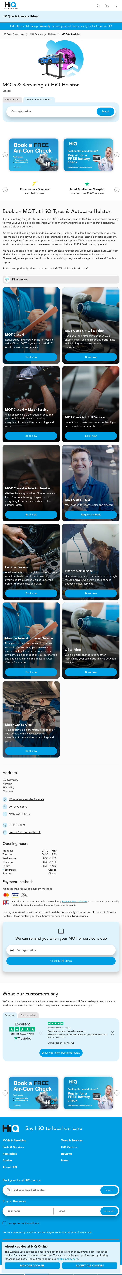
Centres (36, 34)
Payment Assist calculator (74, 901)
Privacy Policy (59, 1232)
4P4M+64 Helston (19, 813)
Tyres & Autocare (13, 34)
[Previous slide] (5, 154)
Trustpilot (9, 1015)
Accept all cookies (90, 1266)
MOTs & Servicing (14, 1140)
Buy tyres (12, 99)
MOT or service (39, 99)
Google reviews (28, 1015)
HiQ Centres (69, 1147)
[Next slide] (116, 154)
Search (105, 111)
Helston (52, 34)
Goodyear (60, 26)
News (65, 1160)
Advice (7, 1160)
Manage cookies (32, 1266)
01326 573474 (17, 825)
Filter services (20, 279)
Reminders (10, 1154)
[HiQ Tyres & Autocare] (10, 5)
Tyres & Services (72, 1140)
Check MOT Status (61, 960)
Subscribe (109, 1211)
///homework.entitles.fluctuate (26, 799)
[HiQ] (14, 1128)
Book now (31, 356)
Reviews (66, 1154)
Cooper (76, 26)
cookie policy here (67, 1259)
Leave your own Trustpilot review (61, 1052)
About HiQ (10, 1167)
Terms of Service (78, 1232)
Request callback (91, 514)
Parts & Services (13, 1147)
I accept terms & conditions (23, 1223)
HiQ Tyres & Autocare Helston (21, 16)
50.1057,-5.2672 (18, 806)
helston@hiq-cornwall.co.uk (25, 832)
